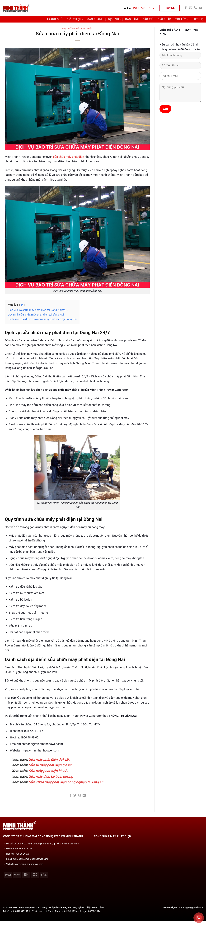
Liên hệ (198, 19)
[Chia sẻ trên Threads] (79, 795)
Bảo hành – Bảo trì (139, 19)
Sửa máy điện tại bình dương (51, 776)
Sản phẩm (94, 19)
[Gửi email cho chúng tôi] (190, 8)
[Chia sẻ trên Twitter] (74, 795)
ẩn (22, 304)
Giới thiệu (74, 19)
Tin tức (180, 19)
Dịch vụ (113, 19)
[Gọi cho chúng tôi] (195, 8)
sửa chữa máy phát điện (68, 156)
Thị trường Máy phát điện (77, 28)
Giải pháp (164, 19)
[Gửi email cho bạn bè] (84, 795)
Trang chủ (54, 19)
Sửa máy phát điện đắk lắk (49, 759)
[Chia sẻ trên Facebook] (70, 795)
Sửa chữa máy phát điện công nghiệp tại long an (66, 782)
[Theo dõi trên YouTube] (200, 8)
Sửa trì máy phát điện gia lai (50, 765)
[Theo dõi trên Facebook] (185, 8)
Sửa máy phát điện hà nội (48, 771)
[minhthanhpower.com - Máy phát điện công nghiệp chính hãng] (16, 8)
